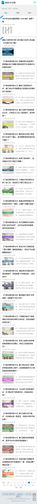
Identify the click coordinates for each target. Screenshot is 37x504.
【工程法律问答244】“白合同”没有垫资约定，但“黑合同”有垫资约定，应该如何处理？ (18, 392)
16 (25, 485)
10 (4, 485)
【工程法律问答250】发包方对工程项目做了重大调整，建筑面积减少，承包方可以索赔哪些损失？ (18, 249)
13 (15, 485)
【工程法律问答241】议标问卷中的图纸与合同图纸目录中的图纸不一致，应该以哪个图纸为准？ (18, 462)
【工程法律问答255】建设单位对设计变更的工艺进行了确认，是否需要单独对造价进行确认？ (18, 137)
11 (7, 485)
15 (22, 485)
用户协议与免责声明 (9, 494)
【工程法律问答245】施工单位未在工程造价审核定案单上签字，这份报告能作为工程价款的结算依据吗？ (18, 368)
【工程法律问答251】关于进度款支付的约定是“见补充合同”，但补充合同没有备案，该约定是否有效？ (18, 225)
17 (29, 485)
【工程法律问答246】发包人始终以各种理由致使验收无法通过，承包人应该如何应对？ (18, 343)
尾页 (21, 487)
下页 (16, 487)
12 (11, 485)
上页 (8, 482)
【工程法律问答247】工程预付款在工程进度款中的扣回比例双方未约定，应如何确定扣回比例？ (18, 319)
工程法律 (15, 8)
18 (33, 485)
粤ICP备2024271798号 (18, 501)
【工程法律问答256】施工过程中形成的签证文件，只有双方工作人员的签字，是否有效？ (18, 113)
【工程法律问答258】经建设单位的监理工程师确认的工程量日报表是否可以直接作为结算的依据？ (18, 64)
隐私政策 (20, 494)
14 (18, 485)
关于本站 (28, 494)
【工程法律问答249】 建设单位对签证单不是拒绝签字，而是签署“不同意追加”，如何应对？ (18, 274)
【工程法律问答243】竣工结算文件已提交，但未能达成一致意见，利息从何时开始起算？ (18, 416)
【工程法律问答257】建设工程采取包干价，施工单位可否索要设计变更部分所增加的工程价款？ (18, 88)
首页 (9, 8)
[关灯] (34, 499)
